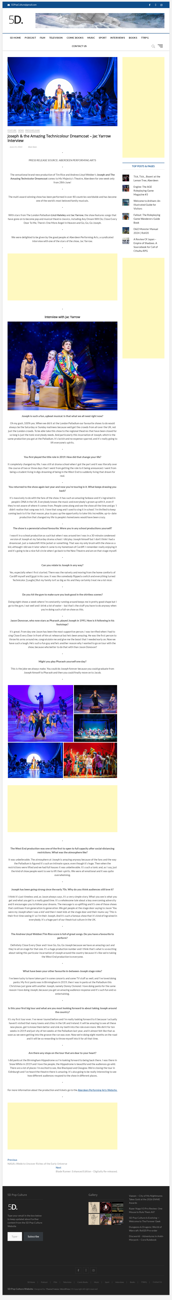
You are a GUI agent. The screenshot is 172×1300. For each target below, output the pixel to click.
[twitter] (156, 5)
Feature (12, 130)
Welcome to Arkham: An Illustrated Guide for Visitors (147, 204)
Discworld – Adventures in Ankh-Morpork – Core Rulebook (146, 1238)
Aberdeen (32, 147)
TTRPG (145, 37)
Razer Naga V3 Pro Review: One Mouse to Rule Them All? (145, 1210)
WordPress (65, 1289)
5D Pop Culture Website (20, 1288)
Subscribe (33, 1236)
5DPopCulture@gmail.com (24, 4)
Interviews (117, 37)
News (21, 130)
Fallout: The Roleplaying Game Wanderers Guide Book (147, 218)
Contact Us (79, 46)
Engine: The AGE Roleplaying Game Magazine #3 (144, 190)
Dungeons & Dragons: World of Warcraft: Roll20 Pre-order (145, 1229)
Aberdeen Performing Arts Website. (97, 1089)
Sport (102, 37)
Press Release (32, 130)
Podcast (30, 37)
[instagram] (161, 5)
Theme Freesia (52, 1289)
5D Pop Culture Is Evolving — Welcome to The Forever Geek (144, 1219)
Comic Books (75, 37)
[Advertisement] (62, 276)
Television (56, 37)
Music (91, 37)
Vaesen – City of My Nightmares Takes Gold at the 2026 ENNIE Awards (145, 1199)
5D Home (15, 37)
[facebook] (150, 5)
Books (133, 37)
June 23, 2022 (15, 147)
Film (42, 37)
